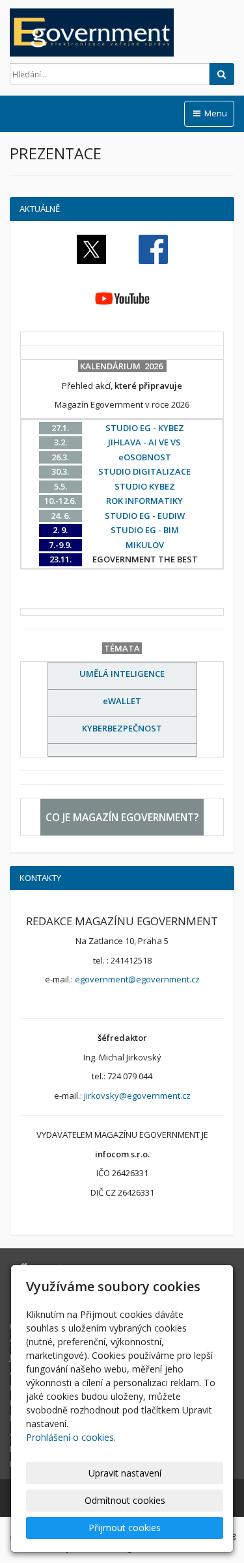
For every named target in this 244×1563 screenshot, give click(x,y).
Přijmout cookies (124, 1527)
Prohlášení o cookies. (71, 1437)
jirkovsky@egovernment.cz (137, 1095)
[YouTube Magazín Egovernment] (122, 298)
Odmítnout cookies (125, 1500)
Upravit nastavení (124, 1473)
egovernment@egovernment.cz (137, 979)
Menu (214, 113)
